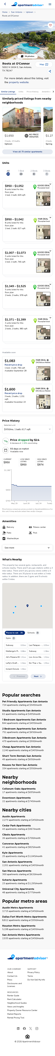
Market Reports (14, 1014)
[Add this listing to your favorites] (50, 25)
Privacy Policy (34, 972)
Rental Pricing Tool (15, 1017)
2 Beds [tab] (34, 172)
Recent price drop (13, 364)
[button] (27, 40)
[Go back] (5, 4)
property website (19, 82)
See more (9, 547)
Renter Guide (13, 995)
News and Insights (15, 1006)
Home (4, 12)
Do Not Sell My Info (36, 979)
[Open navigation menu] (50, 4)
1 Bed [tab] (21, 172)
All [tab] (8, 172)
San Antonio (16, 12)
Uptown (29, 12)
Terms (30, 976)
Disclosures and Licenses (14, 985)
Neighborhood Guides (17, 1003)
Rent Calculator (14, 999)
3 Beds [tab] (46, 172)
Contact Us (12, 976)
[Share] (50, 71)
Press (9, 979)
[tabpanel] (27, 296)
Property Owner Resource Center (22, 1010)
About (10, 972)
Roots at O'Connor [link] (10, 15)
